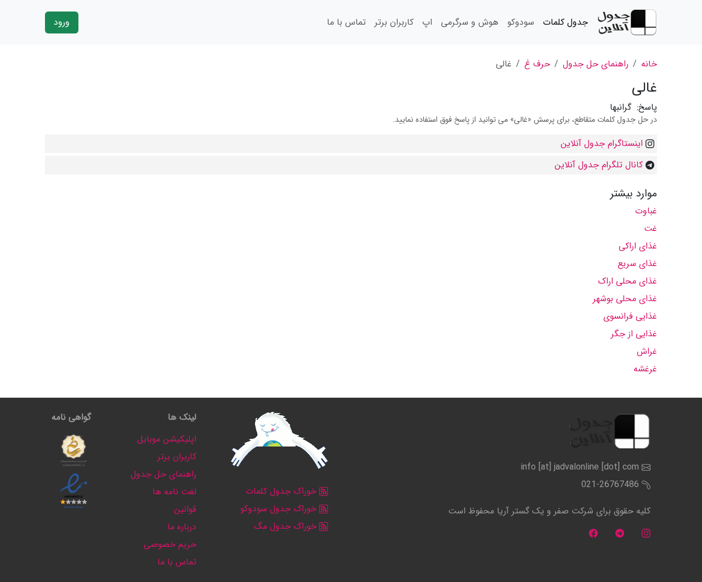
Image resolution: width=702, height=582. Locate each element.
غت (650, 228)
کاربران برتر (394, 22)
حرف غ (537, 64)
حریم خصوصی (170, 544)
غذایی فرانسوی (630, 316)
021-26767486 (610, 484)
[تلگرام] (619, 533)
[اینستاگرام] (646, 533)
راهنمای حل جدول (596, 64)
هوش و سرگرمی (470, 22)
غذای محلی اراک (627, 281)
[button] (73, 450)
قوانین (185, 509)
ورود (62, 22)
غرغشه (645, 369)
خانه (649, 64)
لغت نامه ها (174, 492)
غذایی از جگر (634, 334)
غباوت (646, 211)
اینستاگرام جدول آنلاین (602, 143)
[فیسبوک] (593, 533)
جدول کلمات (565, 22)
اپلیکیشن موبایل (166, 439)
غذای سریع (637, 263)
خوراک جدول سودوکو (279, 509)
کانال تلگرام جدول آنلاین (598, 165)
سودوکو (520, 22)
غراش (647, 351)
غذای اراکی (638, 246)
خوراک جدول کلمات (282, 491)
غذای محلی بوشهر (625, 299)
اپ (427, 22)
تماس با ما (346, 22)
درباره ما (181, 527)
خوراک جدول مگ (286, 526)
